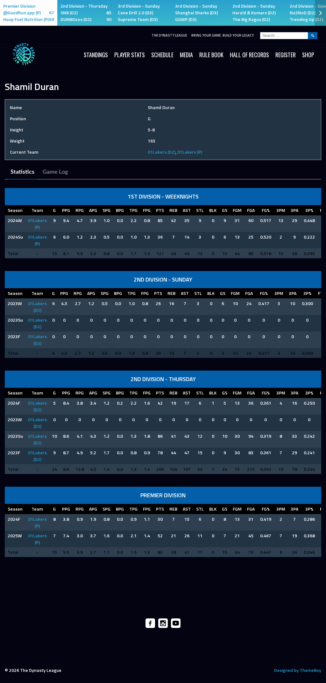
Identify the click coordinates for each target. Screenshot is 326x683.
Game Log (55, 172)
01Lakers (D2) (161, 152)
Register (285, 55)
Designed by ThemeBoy (297, 670)
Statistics (22, 172)
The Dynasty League (169, 35)
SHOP (308, 55)
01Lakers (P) (189, 152)
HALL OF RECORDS (249, 55)
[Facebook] (150, 623)
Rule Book (211, 55)
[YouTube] (176, 623)
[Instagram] (163, 623)
